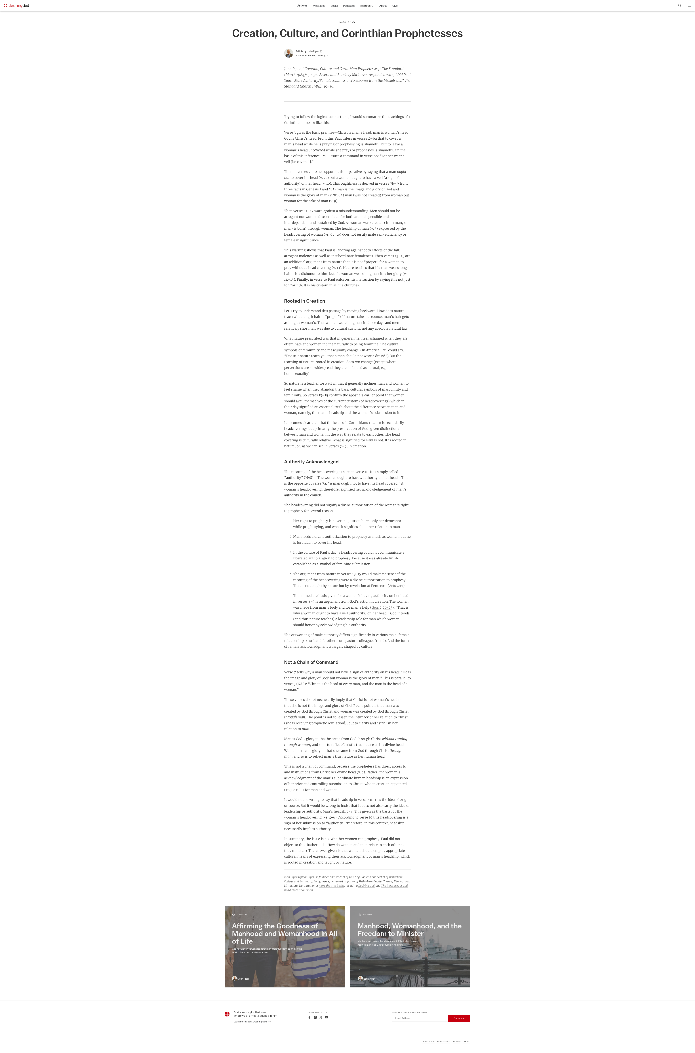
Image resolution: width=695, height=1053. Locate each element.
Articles (302, 5)
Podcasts (349, 5)
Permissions (443, 1041)
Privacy (456, 1041)
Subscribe (459, 1018)
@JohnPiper (306, 877)
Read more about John (298, 890)
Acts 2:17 (396, 585)
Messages (319, 5)
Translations (428, 1041)
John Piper (290, 877)
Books (334, 5)
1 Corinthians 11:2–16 (363, 422)
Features (365, 5)
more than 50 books (331, 885)
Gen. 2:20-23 (382, 607)
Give (395, 5)
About (383, 5)
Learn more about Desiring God (250, 1021)
